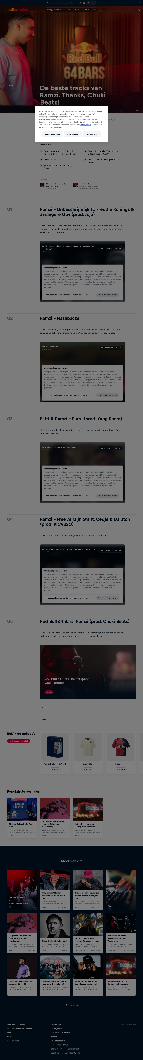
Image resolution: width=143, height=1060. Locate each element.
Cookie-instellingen (52, 134)
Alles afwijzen (72, 134)
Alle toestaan (92, 134)
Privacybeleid (85, 125)
